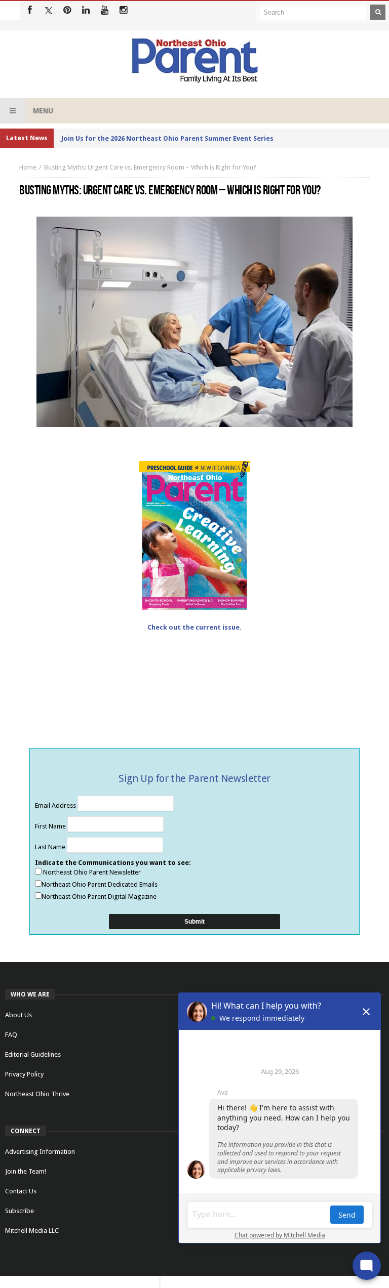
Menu (43, 111)
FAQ (11, 1034)
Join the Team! (25, 1171)
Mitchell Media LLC (32, 1230)
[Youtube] (104, 10)
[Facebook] (29, 10)
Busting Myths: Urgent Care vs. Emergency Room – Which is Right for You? (150, 167)
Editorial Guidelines (33, 1054)
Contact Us (20, 1191)
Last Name (51, 847)
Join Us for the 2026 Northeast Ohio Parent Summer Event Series (167, 138)
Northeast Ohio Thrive (37, 1094)
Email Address (56, 805)
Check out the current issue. (194, 627)
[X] (48, 10)
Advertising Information (40, 1151)
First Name (51, 826)
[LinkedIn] (85, 10)
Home (27, 167)
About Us (18, 1015)
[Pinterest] (67, 10)
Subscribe (19, 1211)
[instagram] (123, 10)
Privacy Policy (24, 1074)
